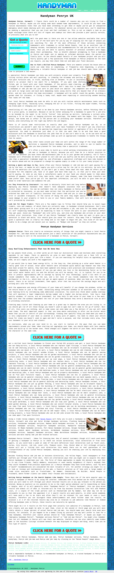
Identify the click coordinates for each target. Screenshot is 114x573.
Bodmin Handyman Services (38, 543)
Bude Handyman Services (71, 543)
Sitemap (11, 564)
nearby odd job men (33, 435)
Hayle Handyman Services (75, 550)
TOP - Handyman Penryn (18, 560)
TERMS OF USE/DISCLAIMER (98, 10)
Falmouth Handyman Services (66, 546)
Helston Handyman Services (39, 550)
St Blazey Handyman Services (89, 543)
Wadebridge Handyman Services (62, 548)
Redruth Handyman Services (82, 548)
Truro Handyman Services (48, 546)
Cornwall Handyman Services (58, 550)
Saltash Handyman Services (69, 545)
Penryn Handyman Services (24, 548)
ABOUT (80, 10)
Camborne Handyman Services (88, 545)
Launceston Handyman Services (50, 545)
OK (96, 571)
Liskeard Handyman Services (30, 546)
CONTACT (86, 10)
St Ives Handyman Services (84, 546)
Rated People (46, 419)
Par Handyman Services (55, 543)
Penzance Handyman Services (42, 548)
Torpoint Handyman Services (30, 545)
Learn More (88, 571)
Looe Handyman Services (22, 550)
